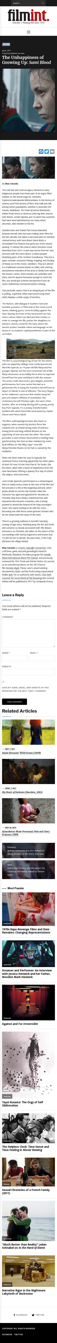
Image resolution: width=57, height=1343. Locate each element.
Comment (7, 616)
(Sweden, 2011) (22, 792)
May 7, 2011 (10, 749)
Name (6, 652)
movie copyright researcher (32, 547)
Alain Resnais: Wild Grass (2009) (21, 752)
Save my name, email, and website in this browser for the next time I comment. (25, 689)
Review (6, 44)
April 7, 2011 (10, 788)
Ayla (10, 574)
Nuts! (17, 571)
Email (34, 652)
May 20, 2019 (10, 827)
